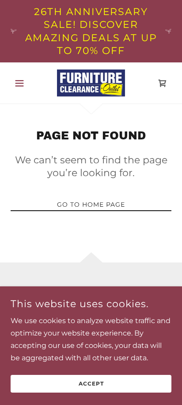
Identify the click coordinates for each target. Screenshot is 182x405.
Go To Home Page (91, 204)
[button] (23, 83)
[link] (91, 82)
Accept (91, 384)
